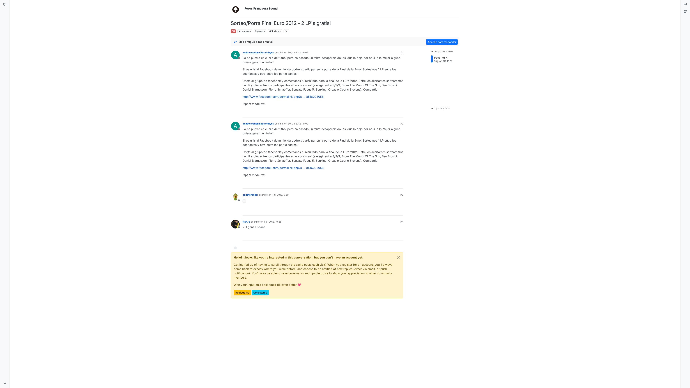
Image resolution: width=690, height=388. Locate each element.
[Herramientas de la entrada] (400, 113)
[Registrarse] (685, 11)
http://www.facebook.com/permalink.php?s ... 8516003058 (283, 96)
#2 (401, 123)
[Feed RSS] (286, 31)
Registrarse (242, 292)
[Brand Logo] (237, 8)
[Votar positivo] (380, 113)
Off (233, 31)
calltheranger (250, 194)
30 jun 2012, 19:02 (298, 52)
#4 (401, 221)
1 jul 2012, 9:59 (280, 194)
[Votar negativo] (393, 113)
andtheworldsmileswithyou (258, 52)
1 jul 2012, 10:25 (272, 221)
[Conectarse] (685, 4)
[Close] (398, 257)
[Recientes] (4, 4)
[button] (4, 384)
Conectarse (260, 292)
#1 (402, 52)
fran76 (246, 221)
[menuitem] (685, 4)
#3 (401, 194)
